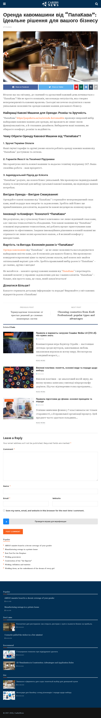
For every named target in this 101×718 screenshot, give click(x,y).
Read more (40, 360)
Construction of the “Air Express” (18, 561)
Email (6, 498)
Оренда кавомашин (14, 249)
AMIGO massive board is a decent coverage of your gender (28, 546)
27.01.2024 (7, 27)
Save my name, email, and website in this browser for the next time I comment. (45, 510)
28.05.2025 (20, 655)
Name (7, 486)
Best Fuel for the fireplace (15, 553)
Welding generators (13, 557)
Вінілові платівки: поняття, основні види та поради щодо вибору (66, 369)
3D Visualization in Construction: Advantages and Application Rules (45, 663)
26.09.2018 (9, 638)
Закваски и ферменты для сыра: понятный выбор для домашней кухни (47, 681)
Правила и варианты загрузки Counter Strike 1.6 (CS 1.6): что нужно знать (66, 334)
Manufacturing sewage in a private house (21, 549)
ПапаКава (68, 271)
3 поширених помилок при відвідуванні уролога (37, 652)
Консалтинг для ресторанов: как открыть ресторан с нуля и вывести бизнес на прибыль (54, 624)
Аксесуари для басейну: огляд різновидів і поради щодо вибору (43, 692)
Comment (9, 449)
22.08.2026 (20, 685)
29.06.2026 (40, 339)
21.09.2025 (20, 627)
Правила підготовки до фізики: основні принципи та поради (64, 400)
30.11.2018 (8, 601)
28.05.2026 (40, 374)
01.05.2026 (20, 666)
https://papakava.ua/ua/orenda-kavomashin (40, 118)
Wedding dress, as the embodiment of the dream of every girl (29, 568)
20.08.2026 (20, 696)
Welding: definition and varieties (17, 565)
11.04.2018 (8, 610)
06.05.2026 (40, 405)
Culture (9, 334)
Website (56, 498)
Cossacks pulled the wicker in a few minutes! (23, 635)
